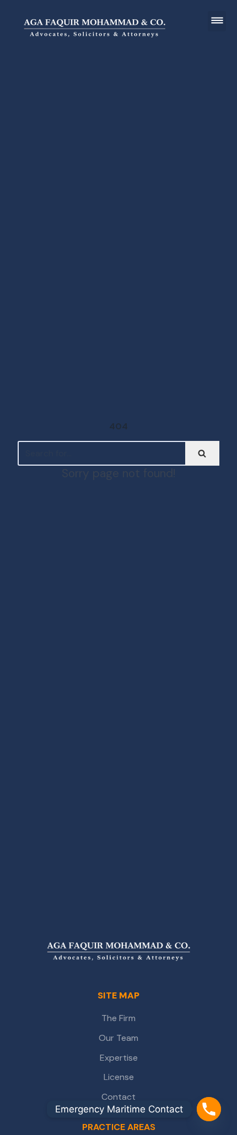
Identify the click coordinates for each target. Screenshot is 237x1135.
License (119, 1077)
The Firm (118, 1018)
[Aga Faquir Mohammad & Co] (119, 952)
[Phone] (209, 1109)
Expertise (119, 1057)
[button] (217, 21)
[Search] (202, 453)
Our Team (118, 1038)
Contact (118, 1097)
